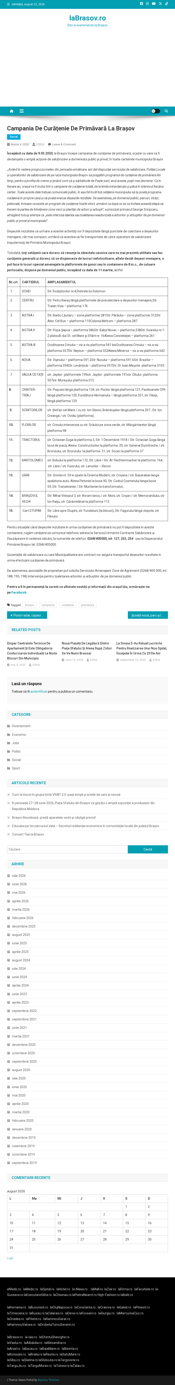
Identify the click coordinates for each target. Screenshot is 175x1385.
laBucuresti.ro (38, 1307)
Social (14, 136)
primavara (87, 605)
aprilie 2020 (20, 1104)
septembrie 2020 (24, 1061)
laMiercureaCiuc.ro (130, 1313)
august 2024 (21, 960)
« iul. (10, 1258)
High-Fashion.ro (109, 1295)
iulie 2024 (19, 968)
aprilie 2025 (20, 952)
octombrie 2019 (23, 1154)
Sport (16, 768)
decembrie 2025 (24, 926)
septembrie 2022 (24, 1011)
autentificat (39, 691)
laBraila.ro (35, 1354)
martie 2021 (21, 1036)
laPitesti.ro (33, 1319)
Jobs (15, 743)
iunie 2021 (19, 1027)
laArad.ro (13, 1348)
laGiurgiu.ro (107, 1313)
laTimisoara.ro (17, 1313)
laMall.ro (97, 1289)
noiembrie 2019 (23, 1146)
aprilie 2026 (20, 901)
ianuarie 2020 (22, 1129)
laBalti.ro (127, 1295)
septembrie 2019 (24, 1163)
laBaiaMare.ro (50, 1348)
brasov (29, 605)
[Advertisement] (87, 72)
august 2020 (21, 1070)
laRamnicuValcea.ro (21, 1324)
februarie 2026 (22, 918)
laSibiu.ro (13, 1360)
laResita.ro (50, 1354)
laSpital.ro (47, 1289)
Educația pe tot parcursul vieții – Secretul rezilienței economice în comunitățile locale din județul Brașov (85, 826)
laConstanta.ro (85, 1307)
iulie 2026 (19, 876)
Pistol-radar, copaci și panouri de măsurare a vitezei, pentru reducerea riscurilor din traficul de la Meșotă (30, 615)
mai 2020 (19, 1095)
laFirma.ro (125, 1289)
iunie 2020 (19, 1087)
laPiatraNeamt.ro (84, 1295)
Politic (16, 751)
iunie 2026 (19, 884)
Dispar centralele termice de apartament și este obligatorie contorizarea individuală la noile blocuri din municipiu (32, 651)
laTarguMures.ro (40, 1366)
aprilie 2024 (20, 985)
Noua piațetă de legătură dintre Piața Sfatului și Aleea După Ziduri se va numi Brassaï (87, 648)
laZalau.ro (77, 1366)
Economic (19, 734)
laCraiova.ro (106, 1307)
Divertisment (21, 726)
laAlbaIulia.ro (33, 1343)
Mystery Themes (48, 1380)
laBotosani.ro (16, 1354)
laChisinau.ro (62, 1295)
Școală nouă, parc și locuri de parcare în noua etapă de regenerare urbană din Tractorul (149, 615)
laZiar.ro (110, 1289)
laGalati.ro (124, 1307)
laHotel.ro (63, 1289)
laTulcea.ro (62, 1366)
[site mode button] (155, 111)
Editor (40, 144)
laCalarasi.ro (54, 1313)
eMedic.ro (14, 1289)
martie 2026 (21, 909)
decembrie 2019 (24, 1137)
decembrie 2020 (24, 1045)
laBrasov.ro (87, 18)
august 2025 (21, 935)
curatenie (68, 605)
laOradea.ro (15, 1319)
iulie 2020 (19, 1078)
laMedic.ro (31, 1289)
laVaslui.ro (15, 1343)
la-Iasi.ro (31, 1337)
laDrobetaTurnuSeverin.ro (56, 1324)
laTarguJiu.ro (17, 1366)
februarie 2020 (22, 1120)
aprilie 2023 (20, 1002)
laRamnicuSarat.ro (56, 1319)
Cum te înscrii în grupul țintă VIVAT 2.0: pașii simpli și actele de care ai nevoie (66, 794)
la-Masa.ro (80, 1289)
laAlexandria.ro (55, 1343)
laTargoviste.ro (68, 1360)
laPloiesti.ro (141, 1307)
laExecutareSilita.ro (38, 1295)
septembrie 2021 (24, 1019)
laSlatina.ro (30, 1360)
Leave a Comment (64, 144)
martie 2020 (21, 1112)
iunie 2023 (19, 994)
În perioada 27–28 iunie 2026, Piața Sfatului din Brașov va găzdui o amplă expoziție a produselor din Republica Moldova (83, 806)
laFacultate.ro (144, 1289)
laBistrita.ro (70, 1348)
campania (47, 605)
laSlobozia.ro (48, 1360)
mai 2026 (19, 892)
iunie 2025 (19, 943)
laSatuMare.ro (70, 1354)
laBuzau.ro (37, 1313)
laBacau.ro (30, 1348)
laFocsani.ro (87, 1313)
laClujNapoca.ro (61, 1307)
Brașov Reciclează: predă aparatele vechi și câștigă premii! (54, 817)
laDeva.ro (72, 1313)
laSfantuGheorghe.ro (54, 1337)
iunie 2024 (19, 977)
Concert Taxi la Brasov (28, 834)
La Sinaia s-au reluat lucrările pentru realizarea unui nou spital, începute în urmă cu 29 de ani (141, 648)
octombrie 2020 (23, 1053)
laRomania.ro (16, 1307)
